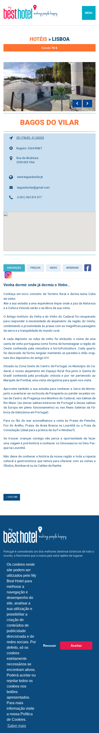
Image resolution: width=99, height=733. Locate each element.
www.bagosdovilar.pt (30, 177)
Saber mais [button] (16, 726)
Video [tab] (53, 267)
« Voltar (11, 497)
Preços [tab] (35, 267)
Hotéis (39, 39)
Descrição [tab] (14, 267)
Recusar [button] (49, 645)
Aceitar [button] (76, 645)
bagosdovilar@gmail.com (33, 187)
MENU (89, 13)
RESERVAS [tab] (72, 267)
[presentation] (77, 104)
